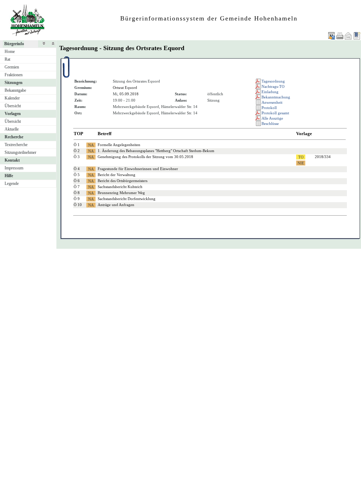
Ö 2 (77, 151)
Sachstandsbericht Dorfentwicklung (126, 199)
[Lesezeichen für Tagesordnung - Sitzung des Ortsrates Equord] (357, 36)
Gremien (12, 67)
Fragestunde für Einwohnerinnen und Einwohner (138, 169)
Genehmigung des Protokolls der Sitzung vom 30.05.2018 (145, 157)
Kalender (12, 98)
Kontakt (12, 160)
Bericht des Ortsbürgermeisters (122, 181)
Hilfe (9, 175)
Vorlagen (13, 113)
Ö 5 (77, 175)
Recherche (14, 136)
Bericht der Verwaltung (116, 175)
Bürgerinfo (14, 43)
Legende (12, 183)
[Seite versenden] (348, 36)
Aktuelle (12, 129)
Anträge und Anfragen (116, 205)
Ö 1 (77, 145)
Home (10, 51)
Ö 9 (77, 199)
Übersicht (13, 105)
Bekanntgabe (15, 90)
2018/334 (323, 157)
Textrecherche (16, 144)
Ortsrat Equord (125, 87)
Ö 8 (77, 193)
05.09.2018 (129, 94)
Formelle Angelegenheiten (119, 145)
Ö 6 (77, 181)
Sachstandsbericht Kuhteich (120, 187)
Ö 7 (77, 187)
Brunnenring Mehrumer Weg (121, 193)
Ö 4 (77, 169)
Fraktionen (14, 74)
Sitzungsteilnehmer (20, 152)
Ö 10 (78, 205)
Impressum (14, 167)
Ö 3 (77, 157)
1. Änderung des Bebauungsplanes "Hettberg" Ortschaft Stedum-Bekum (156, 151)
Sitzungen (14, 82)
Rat (7, 59)
